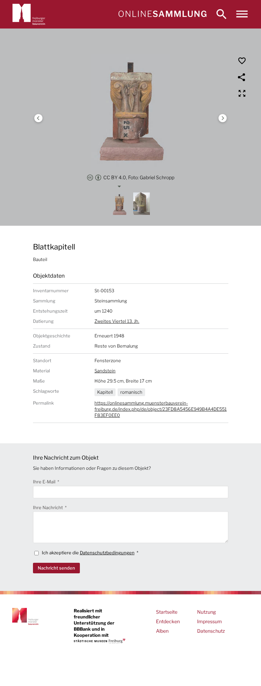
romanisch (131, 392)
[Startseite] (162, 14)
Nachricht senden (56, 568)
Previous (38, 118)
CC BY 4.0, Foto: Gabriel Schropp (138, 177)
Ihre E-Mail (44, 481)
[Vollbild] (242, 93)
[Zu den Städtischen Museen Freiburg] (99, 641)
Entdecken (168, 621)
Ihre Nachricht (48, 507)
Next (223, 118)
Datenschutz (211, 631)
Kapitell (105, 392)
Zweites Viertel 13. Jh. (116, 321)
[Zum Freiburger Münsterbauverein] (29, 14)
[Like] (242, 61)
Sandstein (105, 370)
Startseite (166, 612)
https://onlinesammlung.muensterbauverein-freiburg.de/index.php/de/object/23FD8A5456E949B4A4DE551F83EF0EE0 (160, 409)
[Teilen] (242, 77)
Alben (162, 631)
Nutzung (206, 612)
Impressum (209, 621)
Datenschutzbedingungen (107, 552)
